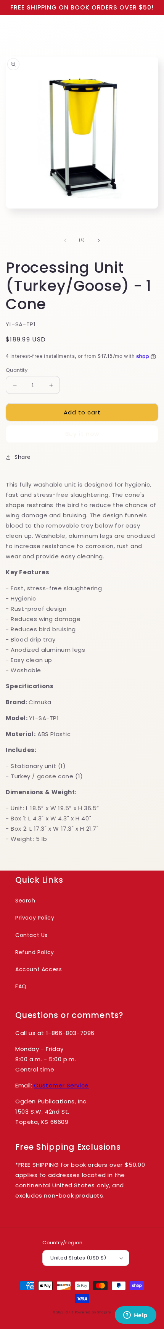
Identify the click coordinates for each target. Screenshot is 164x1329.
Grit (69, 1312)
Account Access (38, 969)
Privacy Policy (34, 917)
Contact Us (31, 935)
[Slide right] (98, 240)
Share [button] (22, 457)
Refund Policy (34, 952)
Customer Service (61, 1085)
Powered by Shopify (93, 1312)
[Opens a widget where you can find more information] (135, 1315)
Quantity (16, 370)
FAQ (21, 986)
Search (25, 900)
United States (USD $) (78, 1257)
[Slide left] (65, 240)
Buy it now (82, 434)
